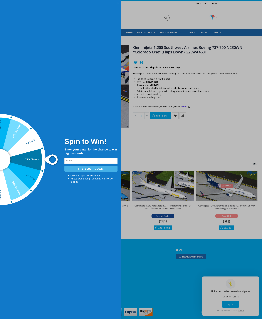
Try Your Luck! (90, 168)
